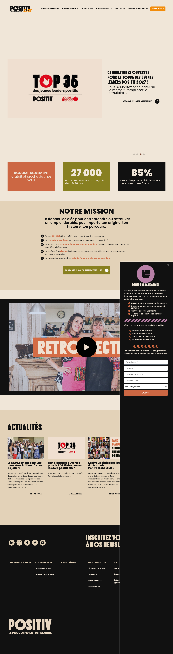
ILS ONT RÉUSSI (68, 562)
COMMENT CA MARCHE (20, 562)
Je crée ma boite (43, 568)
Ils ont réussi (87, 9)
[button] (134, 154)
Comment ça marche (50, 9)
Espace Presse (95, 580)
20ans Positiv (158, 9)
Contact (92, 574)
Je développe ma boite (45, 574)
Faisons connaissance (138, 9)
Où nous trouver (96, 568)
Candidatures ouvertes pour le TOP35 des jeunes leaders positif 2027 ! (130, 77)
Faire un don (94, 586)
